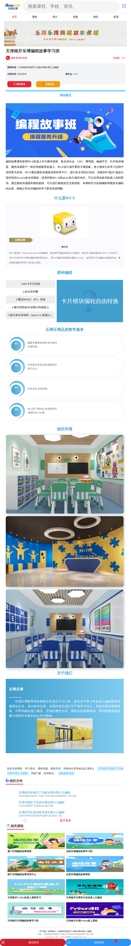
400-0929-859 (66, 773)
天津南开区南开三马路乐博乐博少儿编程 (39, 67)
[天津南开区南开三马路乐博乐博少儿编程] (13, 6)
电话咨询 (33, 942)
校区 (95, 16)
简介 (55, 16)
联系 (116, 16)
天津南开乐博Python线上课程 (81, 920)
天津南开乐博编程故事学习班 (23, 920)
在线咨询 (49, 84)
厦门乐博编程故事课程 (19, 851)
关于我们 (43, 931)
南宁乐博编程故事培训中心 (22, 874)
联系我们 (52, 931)
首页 (14, 16)
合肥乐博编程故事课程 (78, 874)
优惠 (75, 16)
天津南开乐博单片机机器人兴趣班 (84, 897)
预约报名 (20, 84)
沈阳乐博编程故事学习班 (79, 851)
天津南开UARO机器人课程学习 (24, 897)
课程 (34, 16)
